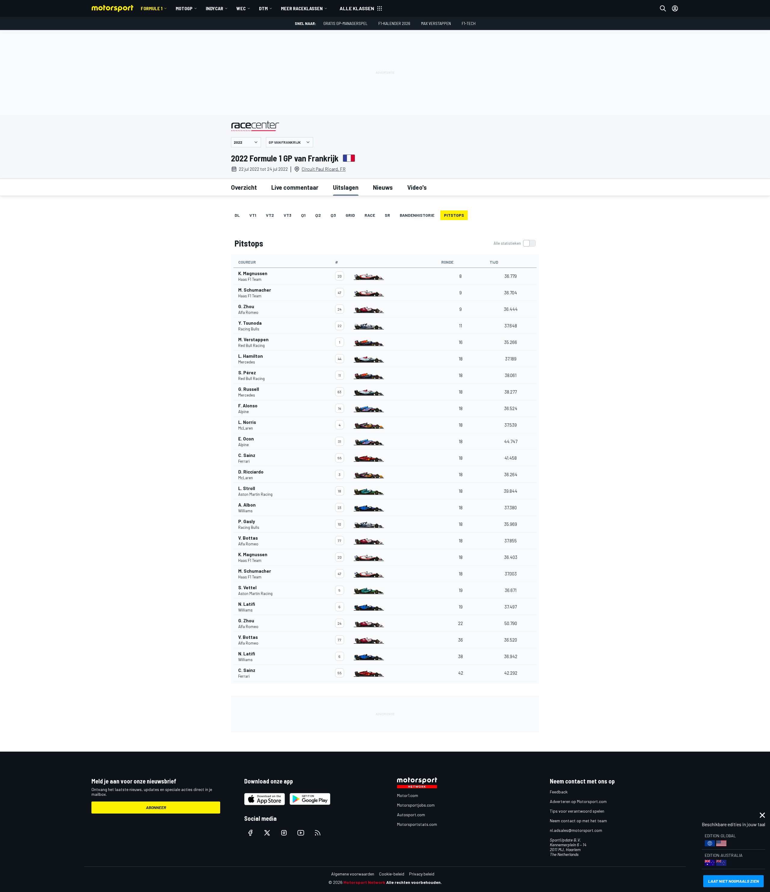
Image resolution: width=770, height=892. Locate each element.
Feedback (559, 791)
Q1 (303, 215)
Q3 (333, 215)
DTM (263, 8)
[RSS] (318, 833)
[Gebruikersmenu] (675, 8)
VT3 (287, 215)
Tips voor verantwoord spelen (577, 811)
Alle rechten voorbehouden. (414, 882)
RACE (370, 215)
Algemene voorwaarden (352, 873)
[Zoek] (663, 8)
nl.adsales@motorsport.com (576, 830)
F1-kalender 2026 (394, 23)
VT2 (270, 215)
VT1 (252, 215)
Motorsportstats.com (417, 824)
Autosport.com (411, 814)
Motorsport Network (364, 882)
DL (237, 215)
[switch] (514, 243)
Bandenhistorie (417, 215)
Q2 (318, 215)
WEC (241, 8)
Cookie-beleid (391, 873)
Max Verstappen (436, 23)
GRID (350, 215)
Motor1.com (407, 795)
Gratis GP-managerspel (345, 23)
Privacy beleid (421, 873)
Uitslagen (346, 187)
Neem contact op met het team (578, 820)
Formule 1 (151, 8)
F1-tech (469, 23)
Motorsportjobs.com (416, 805)
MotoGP (184, 8)
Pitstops (454, 215)
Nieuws (383, 187)
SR (387, 215)
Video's (417, 187)
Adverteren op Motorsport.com (578, 801)
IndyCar (214, 8)
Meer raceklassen (302, 8)
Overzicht (244, 187)
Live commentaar (295, 187)
